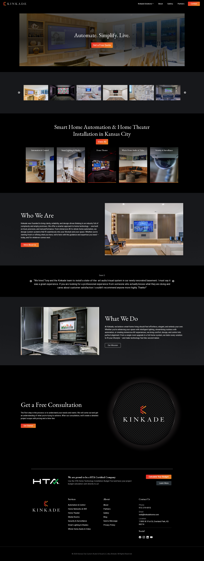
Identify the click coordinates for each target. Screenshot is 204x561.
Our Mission (113, 345)
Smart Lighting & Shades (78, 525)
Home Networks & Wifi (77, 509)
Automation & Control (76, 505)
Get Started (28, 426)
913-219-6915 (145, 508)
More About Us (30, 245)
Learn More (164, 483)
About (160, 4)
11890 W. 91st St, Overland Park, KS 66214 (154, 522)
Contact (194, 4)
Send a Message (110, 521)
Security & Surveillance (77, 521)
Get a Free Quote (102, 45)
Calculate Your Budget (159, 477)
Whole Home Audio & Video (79, 529)
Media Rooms (74, 517)
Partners (181, 4)
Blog (105, 517)
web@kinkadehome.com (149, 514)
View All (102, 141)
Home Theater (74, 513)
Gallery (170, 4)
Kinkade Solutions (145, 4)
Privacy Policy (109, 525)
